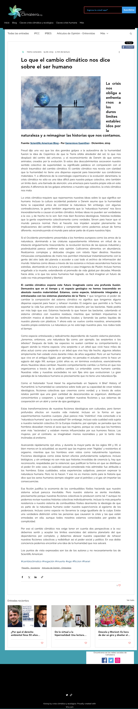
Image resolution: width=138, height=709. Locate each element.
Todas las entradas (18, 33)
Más (102, 33)
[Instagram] (117, 660)
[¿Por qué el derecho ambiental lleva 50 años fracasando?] (27, 616)
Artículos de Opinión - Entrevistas (76, 33)
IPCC (36, 33)
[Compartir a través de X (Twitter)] (29, 577)
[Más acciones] (119, 51)
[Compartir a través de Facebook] (22, 577)
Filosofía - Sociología (31, 568)
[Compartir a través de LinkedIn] (35, 577)
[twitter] (67, 695)
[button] (131, 33)
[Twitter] (111, 660)
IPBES (48, 33)
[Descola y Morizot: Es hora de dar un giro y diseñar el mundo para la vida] (114, 616)
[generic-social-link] (71, 695)
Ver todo (130, 600)
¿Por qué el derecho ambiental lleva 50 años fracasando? (24, 633)
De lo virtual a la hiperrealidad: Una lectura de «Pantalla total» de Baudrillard (69, 633)
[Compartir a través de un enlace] (42, 577)
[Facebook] (104, 660)
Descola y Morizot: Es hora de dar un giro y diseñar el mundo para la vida (113, 633)
